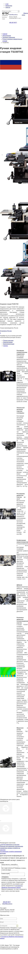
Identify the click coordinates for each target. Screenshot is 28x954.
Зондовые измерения (8, 37)
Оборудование (6, 35)
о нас (6, 4)
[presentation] (13, 340)
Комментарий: (5, 873)
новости (7, 7)
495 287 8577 (13, 22)
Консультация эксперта (14, 337)
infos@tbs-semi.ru (13, 14)
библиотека (8, 5)
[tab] (13, 340)
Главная (4, 34)
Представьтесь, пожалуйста (9, 864)
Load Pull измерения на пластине (9, 844)
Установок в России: (6, 331)
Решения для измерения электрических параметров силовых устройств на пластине (11, 848)
